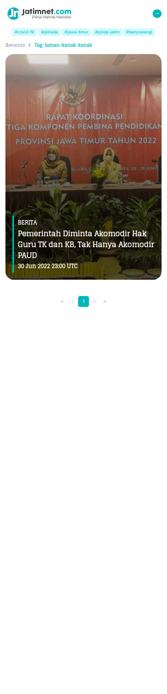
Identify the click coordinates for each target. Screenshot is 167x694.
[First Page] (62, 301)
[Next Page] (94, 301)
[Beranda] (39, 13)
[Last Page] (105, 301)
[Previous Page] (72, 301)
